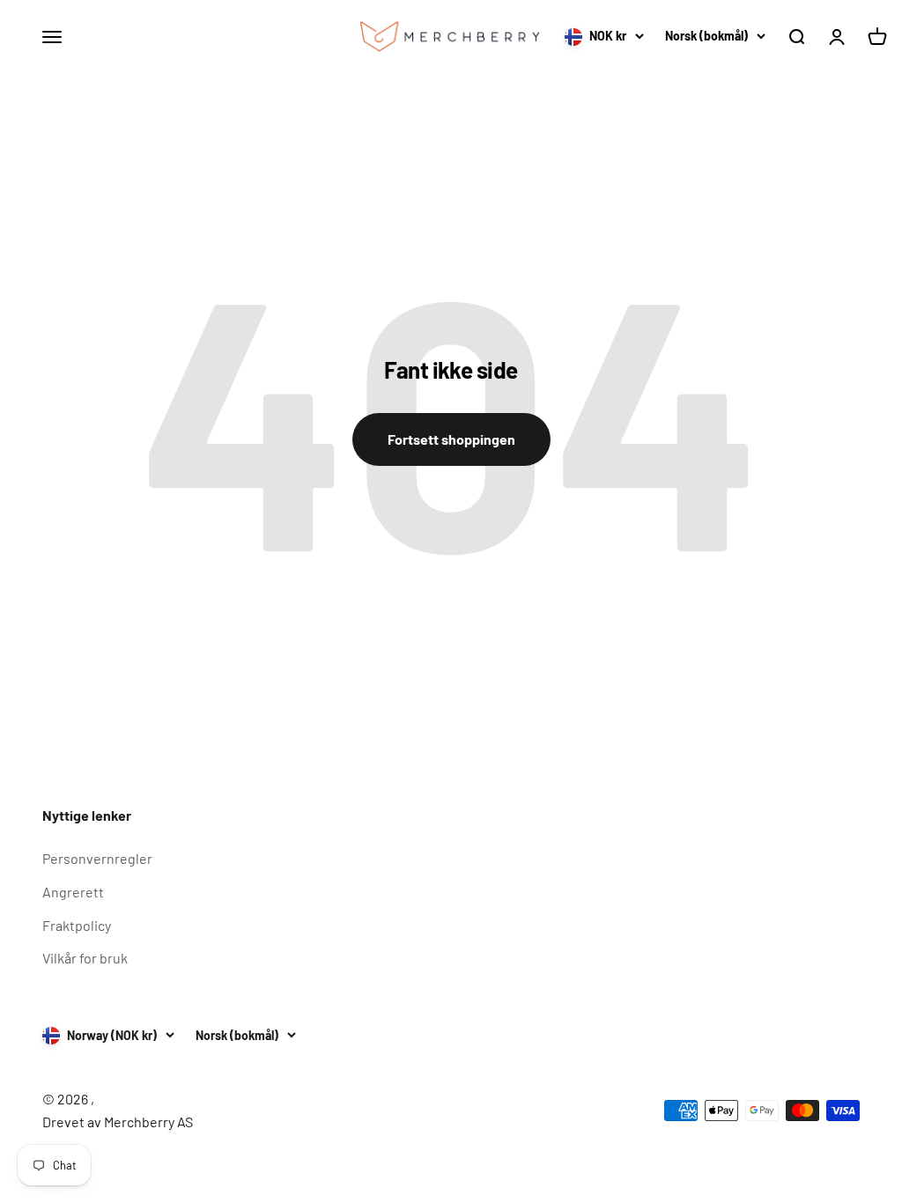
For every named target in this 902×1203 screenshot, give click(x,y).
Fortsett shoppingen (451, 439)
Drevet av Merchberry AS (117, 1121)
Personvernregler (97, 858)
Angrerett (73, 891)
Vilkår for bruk (85, 957)
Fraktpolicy (76, 925)
